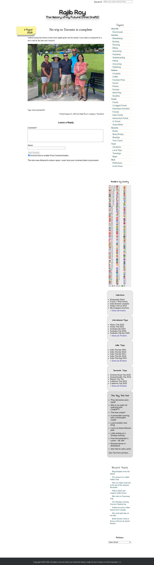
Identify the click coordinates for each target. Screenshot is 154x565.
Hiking (115, 61)
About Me (114, 29)
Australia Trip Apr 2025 (120, 333)
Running (116, 45)
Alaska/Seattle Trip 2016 (120, 377)
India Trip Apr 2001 (118, 350)
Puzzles (115, 90)
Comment (32, 128)
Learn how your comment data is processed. (80, 160)
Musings (116, 137)
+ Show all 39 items (118, 361)
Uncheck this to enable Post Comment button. (49, 155)
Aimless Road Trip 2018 (120, 375)
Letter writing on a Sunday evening (118, 434)
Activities (114, 35)
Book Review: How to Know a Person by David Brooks (120, 521)
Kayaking (116, 54)
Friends (115, 112)
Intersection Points (120, 118)
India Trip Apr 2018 (118, 356)
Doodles (116, 96)
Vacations (100, 114)
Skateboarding (118, 58)
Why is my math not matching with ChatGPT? (119, 407)
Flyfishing (116, 67)
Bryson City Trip (117, 379)
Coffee (115, 77)
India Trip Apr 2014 (118, 352)
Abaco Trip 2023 (117, 325)
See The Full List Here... (119, 453)
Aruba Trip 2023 (117, 327)
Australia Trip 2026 (118, 331)
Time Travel (117, 141)
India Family (117, 115)
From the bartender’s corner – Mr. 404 (119, 439)
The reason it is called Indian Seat (119, 478)
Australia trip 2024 (118, 329)
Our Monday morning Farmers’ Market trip (119, 503)
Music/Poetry (118, 134)
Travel (113, 144)
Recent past (117, 32)
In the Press (117, 166)
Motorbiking (117, 38)
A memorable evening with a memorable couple (120, 418)
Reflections (117, 163)
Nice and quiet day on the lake (119, 514)
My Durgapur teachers (119, 308)
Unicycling (117, 64)
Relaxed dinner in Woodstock (118, 445)
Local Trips (117, 150)
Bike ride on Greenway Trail (120, 497)
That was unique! (118, 412)
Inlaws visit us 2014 (118, 306)
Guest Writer (117, 125)
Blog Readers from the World (120, 473)
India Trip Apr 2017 (118, 354)
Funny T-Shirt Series (119, 302)
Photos (115, 86)
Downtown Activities (121, 109)
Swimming (117, 51)
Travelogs (116, 153)
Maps (114, 157)
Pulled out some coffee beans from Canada (120, 509)
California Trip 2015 (118, 381)
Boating (115, 42)
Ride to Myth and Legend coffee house (118, 492)
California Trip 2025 (118, 383)
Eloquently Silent (117, 300)
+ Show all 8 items (118, 311)
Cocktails (116, 74)
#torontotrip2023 (38, 110)
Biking (115, 48)
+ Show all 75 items (118, 336)
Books (115, 131)
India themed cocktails (119, 304)
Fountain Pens (118, 80)
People (113, 99)
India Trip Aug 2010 (118, 358)
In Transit (116, 121)
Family (115, 102)
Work (113, 160)
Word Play (116, 93)
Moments (114, 128)
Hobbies (114, 70)
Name (30, 145)
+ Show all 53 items (118, 386)
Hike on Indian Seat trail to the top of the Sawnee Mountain (120, 485)
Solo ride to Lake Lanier (121, 449)
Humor (115, 83)
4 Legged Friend (119, 106)
